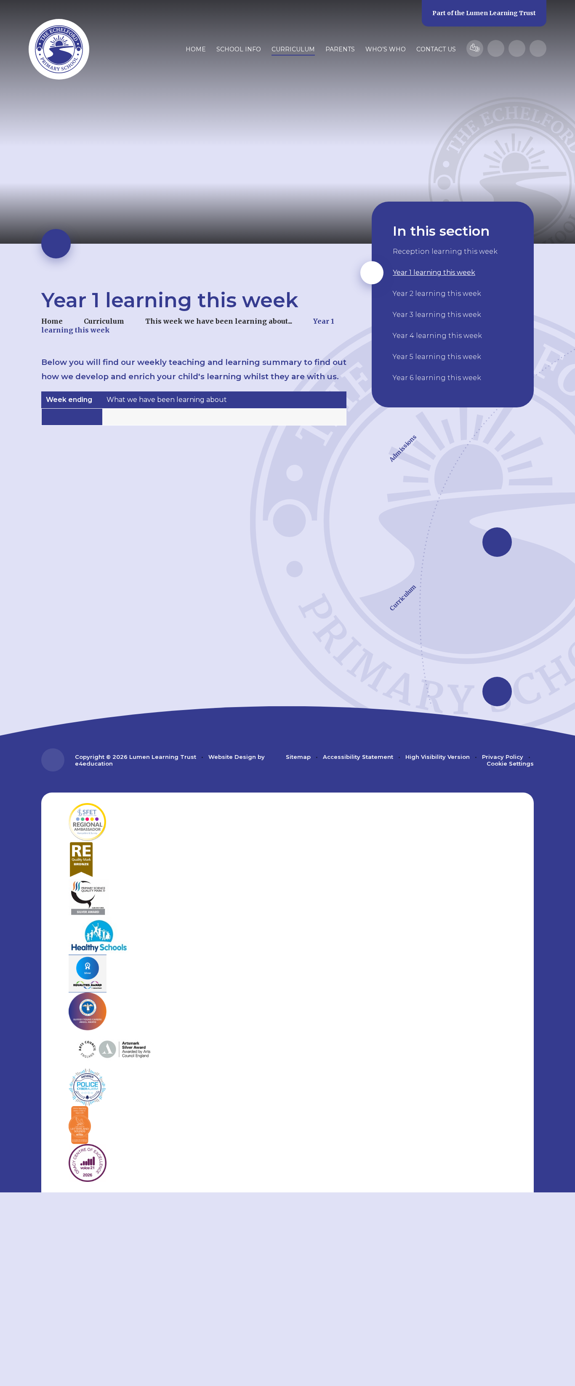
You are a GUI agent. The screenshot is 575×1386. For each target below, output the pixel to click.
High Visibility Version (437, 756)
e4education (94, 763)
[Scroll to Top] (52, 759)
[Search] (538, 48)
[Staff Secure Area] (474, 48)
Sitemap (298, 756)
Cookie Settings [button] (510, 763)
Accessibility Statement (358, 756)
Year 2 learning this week (437, 294)
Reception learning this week (445, 251)
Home (52, 321)
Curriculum (104, 321)
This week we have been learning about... (218, 321)
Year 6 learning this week (437, 378)
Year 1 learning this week (434, 273)
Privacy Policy (502, 756)
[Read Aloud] (495, 48)
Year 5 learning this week (437, 357)
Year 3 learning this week (437, 315)
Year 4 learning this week (437, 336)
